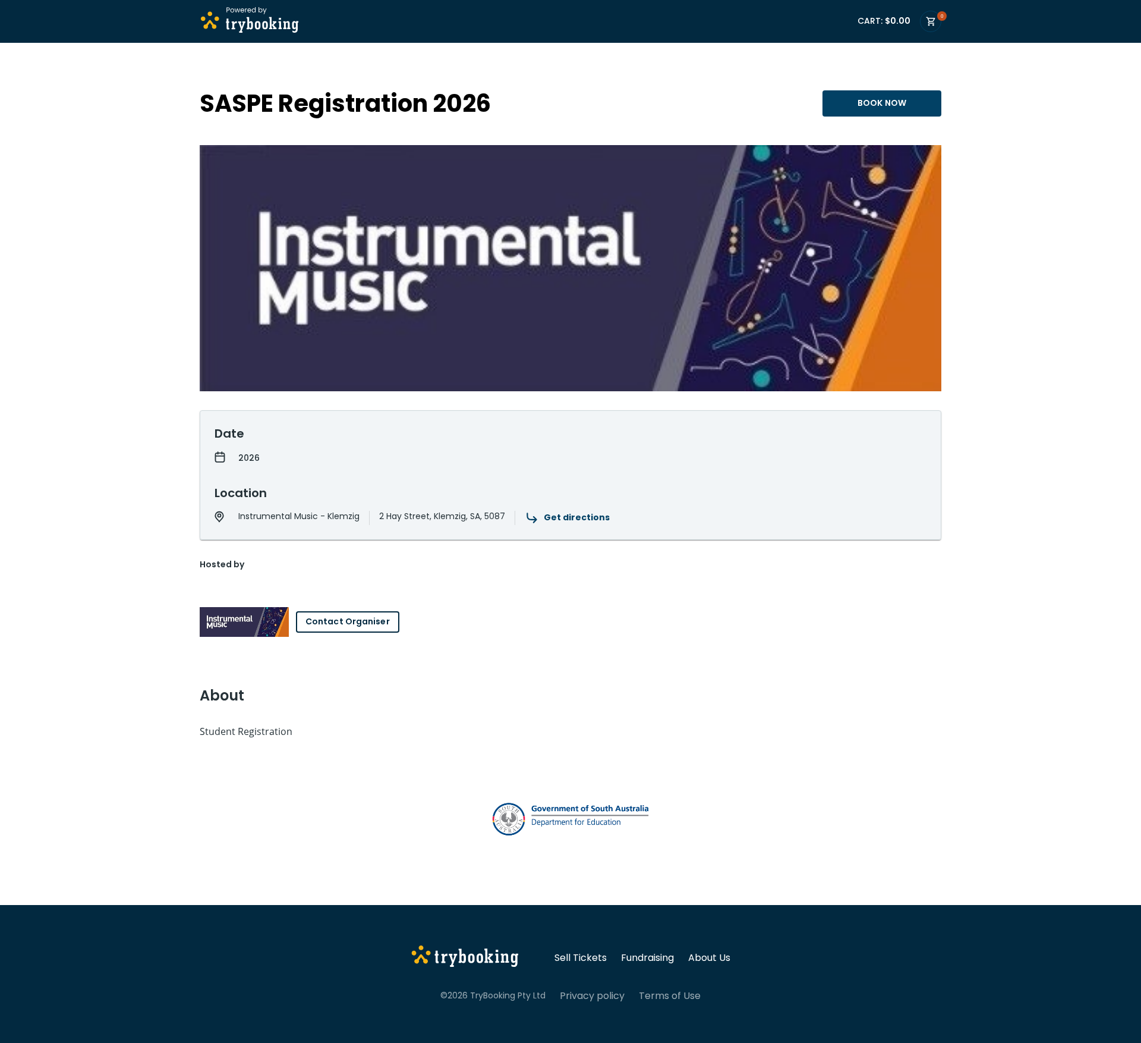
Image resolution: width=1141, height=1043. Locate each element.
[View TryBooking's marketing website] (465, 957)
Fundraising (647, 958)
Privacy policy (592, 996)
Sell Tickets (580, 958)
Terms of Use (670, 996)
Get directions (577, 517)
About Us (709, 958)
